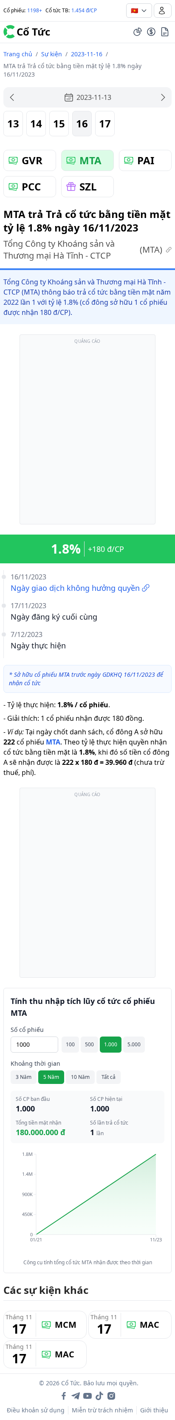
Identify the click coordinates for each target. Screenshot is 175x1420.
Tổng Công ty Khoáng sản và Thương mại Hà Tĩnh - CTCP (82, 249)
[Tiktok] (99, 1396)
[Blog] (165, 32)
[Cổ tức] (151, 32)
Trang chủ (17, 54)
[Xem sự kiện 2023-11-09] (11, 97)
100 (70, 1044)
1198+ (34, 10)
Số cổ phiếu (27, 1030)
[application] (87, 1203)
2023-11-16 (86, 54)
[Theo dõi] (137, 32)
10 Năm (80, 1077)
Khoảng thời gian (35, 1063)
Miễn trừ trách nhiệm (102, 1410)
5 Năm (51, 1077)
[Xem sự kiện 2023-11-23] (163, 97)
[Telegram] (76, 1396)
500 (89, 1044)
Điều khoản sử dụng (36, 1410)
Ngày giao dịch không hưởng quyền (75, 588)
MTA (53, 742)
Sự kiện (51, 54)
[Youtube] (87, 1396)
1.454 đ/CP (84, 10)
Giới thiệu (154, 1410)
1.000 (110, 1044)
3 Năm (23, 1077)
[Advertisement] (87, 433)
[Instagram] (111, 1396)
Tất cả (109, 1077)
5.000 (134, 1044)
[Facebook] (64, 1396)
